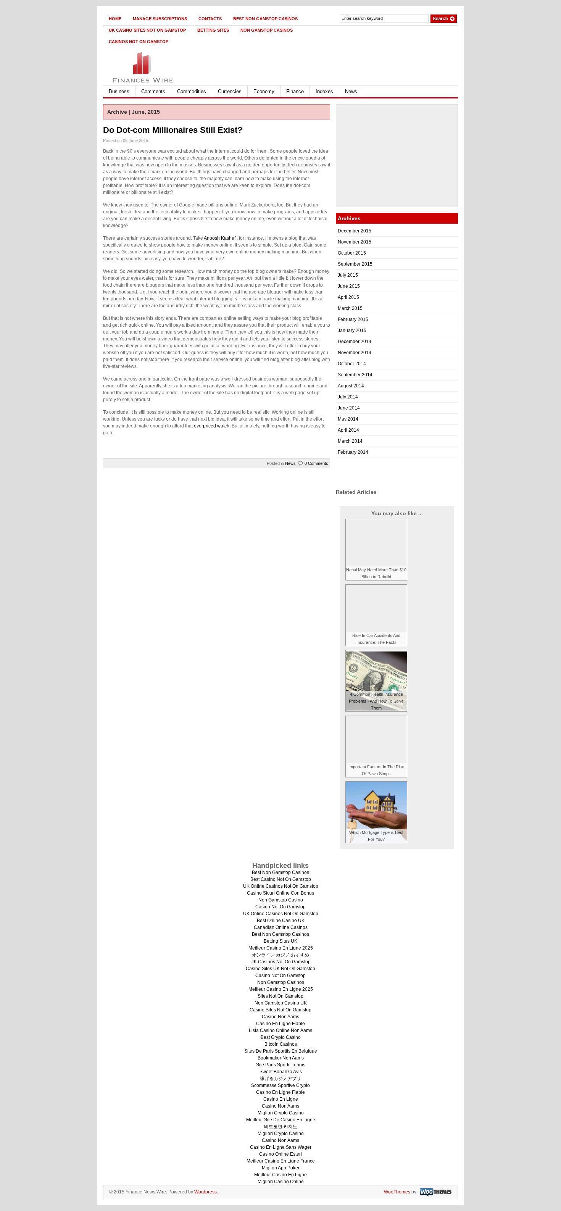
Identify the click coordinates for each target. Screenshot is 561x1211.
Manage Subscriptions (160, 18)
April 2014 (348, 430)
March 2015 (350, 308)
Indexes (324, 91)
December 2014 (354, 341)
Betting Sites (213, 30)
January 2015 (352, 330)
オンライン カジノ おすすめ (280, 955)
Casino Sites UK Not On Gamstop (280, 968)
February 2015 (353, 319)
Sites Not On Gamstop (280, 996)
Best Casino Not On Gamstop (280, 879)
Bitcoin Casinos (280, 1044)
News (351, 91)
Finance (295, 91)
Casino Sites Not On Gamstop (280, 1010)
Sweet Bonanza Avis (281, 1071)
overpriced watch (211, 426)
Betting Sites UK (280, 941)
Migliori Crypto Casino (281, 1113)
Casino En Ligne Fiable (280, 1023)
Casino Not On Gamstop (280, 906)
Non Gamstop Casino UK (281, 1003)
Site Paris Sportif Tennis (280, 1064)
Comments (153, 91)
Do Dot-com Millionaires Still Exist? (172, 130)
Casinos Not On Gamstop (138, 41)
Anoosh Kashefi (220, 238)
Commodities (191, 91)
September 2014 (355, 374)
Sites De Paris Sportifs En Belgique (280, 1051)
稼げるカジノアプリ (280, 1078)
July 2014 (348, 397)
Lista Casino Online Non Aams (280, 1030)
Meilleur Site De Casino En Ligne (280, 1119)
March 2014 (350, 441)
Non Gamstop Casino (280, 900)
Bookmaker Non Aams (281, 1058)
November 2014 (354, 352)
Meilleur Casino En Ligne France (281, 1161)
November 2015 (354, 242)
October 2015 (352, 253)
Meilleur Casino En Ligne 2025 (280, 948)
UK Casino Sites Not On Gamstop (147, 30)
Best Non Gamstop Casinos (265, 18)
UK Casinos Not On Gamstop (280, 961)
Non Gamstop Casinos (266, 30)
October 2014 (352, 363)
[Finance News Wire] (177, 65)
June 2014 (349, 408)
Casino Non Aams (280, 1016)
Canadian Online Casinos (281, 927)
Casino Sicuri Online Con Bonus (280, 893)
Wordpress (205, 1192)
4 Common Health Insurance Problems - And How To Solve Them (376, 701)
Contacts (210, 18)
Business (119, 91)
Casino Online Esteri (280, 1154)
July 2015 (348, 275)
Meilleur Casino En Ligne (280, 1174)
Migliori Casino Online (281, 1181)
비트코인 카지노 (280, 1126)
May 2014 (348, 419)
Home (115, 18)
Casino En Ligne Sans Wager (280, 1147)
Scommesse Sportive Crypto (280, 1085)
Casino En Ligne (280, 1099)
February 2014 (353, 452)
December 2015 (354, 231)
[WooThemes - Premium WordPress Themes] (435, 1192)
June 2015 (349, 286)
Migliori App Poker (281, 1168)
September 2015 (355, 264)
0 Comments (316, 463)
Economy (263, 91)
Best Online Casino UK (281, 920)
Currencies (230, 91)
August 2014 (351, 386)
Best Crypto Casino (281, 1037)
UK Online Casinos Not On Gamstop (280, 886)
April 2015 (348, 297)
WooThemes (397, 1192)
